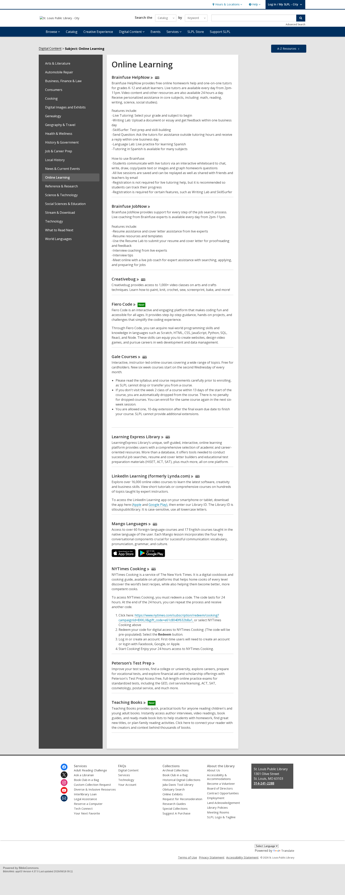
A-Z (286, 48)
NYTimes (129, 568)
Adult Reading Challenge (90, 770)
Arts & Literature (57, 63)
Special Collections (175, 808)
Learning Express (136, 436)
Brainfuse (131, 77)
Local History (55, 160)
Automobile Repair (59, 72)
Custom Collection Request (92, 785)
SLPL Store (195, 32)
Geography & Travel (60, 125)
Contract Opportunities (223, 793)
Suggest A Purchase (176, 813)
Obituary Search (174, 789)
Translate (287, 851)
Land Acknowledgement (223, 803)
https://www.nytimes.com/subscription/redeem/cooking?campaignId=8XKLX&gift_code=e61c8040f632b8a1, (169, 617)
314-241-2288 (264, 783)
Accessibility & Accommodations (219, 777)
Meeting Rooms (218, 812)
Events (156, 32)
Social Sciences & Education (65, 204)
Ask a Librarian (84, 775)
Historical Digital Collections (181, 780)
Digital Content (50, 48)
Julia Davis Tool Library (178, 785)
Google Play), (158, 504)
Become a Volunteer (221, 784)
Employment (215, 798)
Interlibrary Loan (85, 794)
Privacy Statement (211, 857)
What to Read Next (59, 230)
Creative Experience (98, 32)
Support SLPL (220, 32)
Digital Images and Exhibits (65, 107)
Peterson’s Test (131, 663)
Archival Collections (176, 770)
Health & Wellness (58, 133)
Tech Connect (83, 808)
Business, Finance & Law (63, 81)
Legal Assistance (85, 799)
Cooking (51, 98)
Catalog (71, 32)
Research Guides (174, 804)
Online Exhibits (173, 794)
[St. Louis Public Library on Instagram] (64, 782)
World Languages (58, 239)
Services (124, 775)
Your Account (127, 785)
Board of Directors (220, 788)
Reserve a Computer (88, 804)
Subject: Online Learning (84, 48)
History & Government (62, 142)
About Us (213, 770)
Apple (137, 504)
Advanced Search (295, 24)
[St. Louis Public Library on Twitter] (64, 774)
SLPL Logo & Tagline (221, 817)
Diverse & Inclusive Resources (95, 789)
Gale (124, 356)
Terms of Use (187, 857)
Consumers (53, 90)
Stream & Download (60, 212)
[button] (226, 4)
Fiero (122, 304)
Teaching (127, 702)
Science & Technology (61, 195)
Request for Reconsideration (182, 799)
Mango (129, 523)
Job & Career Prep (58, 151)
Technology (54, 221)
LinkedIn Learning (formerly (151, 476)
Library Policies (217, 807)
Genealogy (53, 116)
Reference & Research (61, 186)
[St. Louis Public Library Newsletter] (64, 798)
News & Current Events (62, 168)
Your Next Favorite (87, 813)
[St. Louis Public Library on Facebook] (64, 767)
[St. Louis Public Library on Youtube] (64, 790)
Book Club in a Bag (86, 780)
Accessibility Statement (242, 857)
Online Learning (57, 177)
